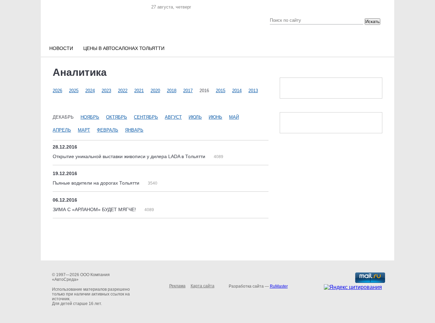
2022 (122, 90)
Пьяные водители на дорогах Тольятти (97, 183)
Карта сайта (202, 286)
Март (84, 130)
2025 (74, 90)
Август (173, 117)
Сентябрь (146, 117)
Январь (134, 130)
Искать (372, 21)
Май (234, 117)
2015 (220, 90)
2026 (57, 90)
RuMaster (279, 286)
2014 (237, 90)
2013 (253, 90)
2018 (171, 90)
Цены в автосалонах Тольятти (123, 48)
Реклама (177, 286)
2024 (90, 90)
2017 (188, 90)
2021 (139, 90)
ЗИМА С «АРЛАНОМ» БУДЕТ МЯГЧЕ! (95, 209)
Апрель (62, 130)
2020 (155, 90)
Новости (61, 48)
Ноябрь (90, 117)
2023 (106, 90)
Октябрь (116, 117)
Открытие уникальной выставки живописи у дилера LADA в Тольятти (130, 156)
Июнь (215, 117)
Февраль (107, 130)
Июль (195, 117)
